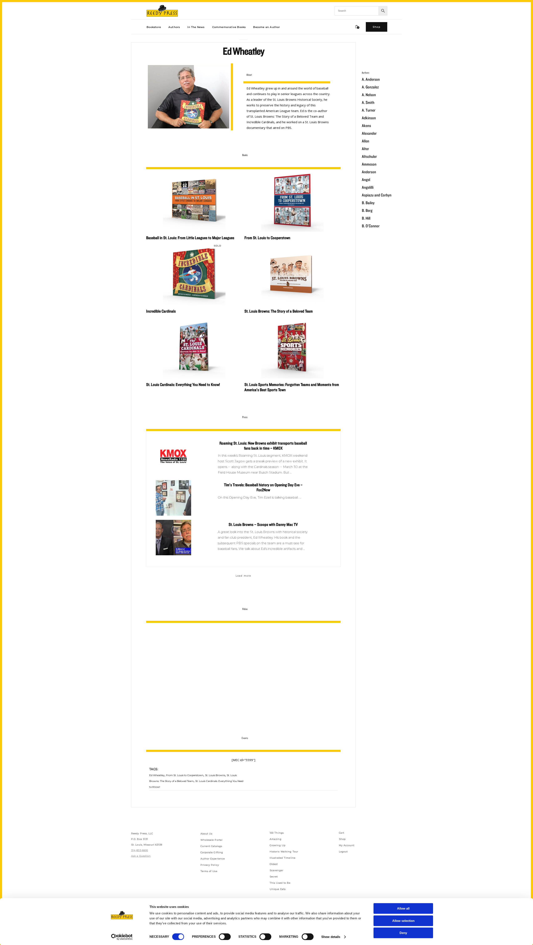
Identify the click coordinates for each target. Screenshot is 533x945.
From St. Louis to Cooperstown (267, 237)
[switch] (225, 936)
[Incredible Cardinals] (194, 274)
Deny (403, 933)
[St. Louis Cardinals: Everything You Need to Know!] (194, 347)
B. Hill (366, 218)
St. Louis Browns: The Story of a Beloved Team (278, 311)
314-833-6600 (139, 850)
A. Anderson (371, 79)
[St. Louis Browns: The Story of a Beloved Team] (292, 274)
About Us (206, 833)
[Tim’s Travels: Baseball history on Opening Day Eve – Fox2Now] (173, 498)
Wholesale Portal (211, 839)
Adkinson (369, 117)
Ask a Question (141, 856)
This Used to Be (280, 882)
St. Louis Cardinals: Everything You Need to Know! (183, 384)
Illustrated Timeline (282, 857)
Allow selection (403, 920)
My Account (347, 845)
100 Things (277, 832)
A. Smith (368, 102)
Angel (366, 179)
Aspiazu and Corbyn (376, 194)
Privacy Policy (209, 864)
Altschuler (369, 156)
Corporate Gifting (211, 852)
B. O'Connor (371, 225)
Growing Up (277, 845)
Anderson (369, 171)
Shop (342, 839)
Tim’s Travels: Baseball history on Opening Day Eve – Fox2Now (263, 487)
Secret (274, 876)
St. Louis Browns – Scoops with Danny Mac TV (263, 524)
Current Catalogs (211, 846)
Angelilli (368, 187)
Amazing (275, 839)
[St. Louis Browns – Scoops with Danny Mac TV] (173, 537)
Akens (366, 125)
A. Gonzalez (370, 86)
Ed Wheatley (156, 775)
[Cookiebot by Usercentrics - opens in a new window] (122, 937)
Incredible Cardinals (161, 311)
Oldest (274, 864)
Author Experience (212, 858)
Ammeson (369, 164)
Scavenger (276, 870)
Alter (365, 148)
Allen (365, 140)
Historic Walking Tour (284, 851)
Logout (343, 851)
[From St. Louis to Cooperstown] (292, 200)
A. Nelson (369, 94)
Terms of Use (208, 871)
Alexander (369, 133)
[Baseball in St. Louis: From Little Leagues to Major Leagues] (194, 200)
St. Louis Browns (215, 775)
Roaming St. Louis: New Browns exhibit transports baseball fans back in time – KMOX (263, 446)
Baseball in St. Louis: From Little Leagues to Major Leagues (190, 237)
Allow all (403, 908)
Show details (330, 937)
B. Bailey (368, 202)
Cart (341, 832)
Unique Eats (278, 889)
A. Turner (368, 110)
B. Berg (367, 210)
